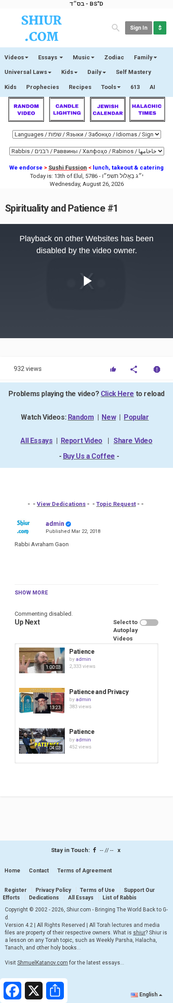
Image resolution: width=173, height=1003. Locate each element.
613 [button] (135, 87)
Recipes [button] (80, 87)
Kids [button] (67, 72)
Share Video (133, 440)
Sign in (138, 28)
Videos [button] (14, 57)
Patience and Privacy (98, 691)
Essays (48, 57)
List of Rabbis (119, 898)
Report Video (81, 440)
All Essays (36, 440)
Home (12, 871)
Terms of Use (97, 890)
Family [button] (143, 57)
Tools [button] (108, 87)
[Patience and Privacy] (42, 701)
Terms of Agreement (84, 871)
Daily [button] (94, 72)
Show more (31, 593)
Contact (39, 871)
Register (15, 890)
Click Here (117, 394)
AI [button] (152, 87)
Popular (136, 417)
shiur (139, 933)
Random (81, 417)
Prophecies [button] (42, 87)
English (148, 994)
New (109, 417)
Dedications (44, 898)
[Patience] (42, 660)
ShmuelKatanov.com (42, 963)
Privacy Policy (53, 890)
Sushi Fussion (67, 167)
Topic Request (116, 504)
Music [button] (81, 57)
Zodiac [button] (114, 57)
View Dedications (61, 504)
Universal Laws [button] (25, 72)
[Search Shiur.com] (115, 27)
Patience (81, 651)
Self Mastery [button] (133, 72)
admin (55, 523)
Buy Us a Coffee (89, 456)
